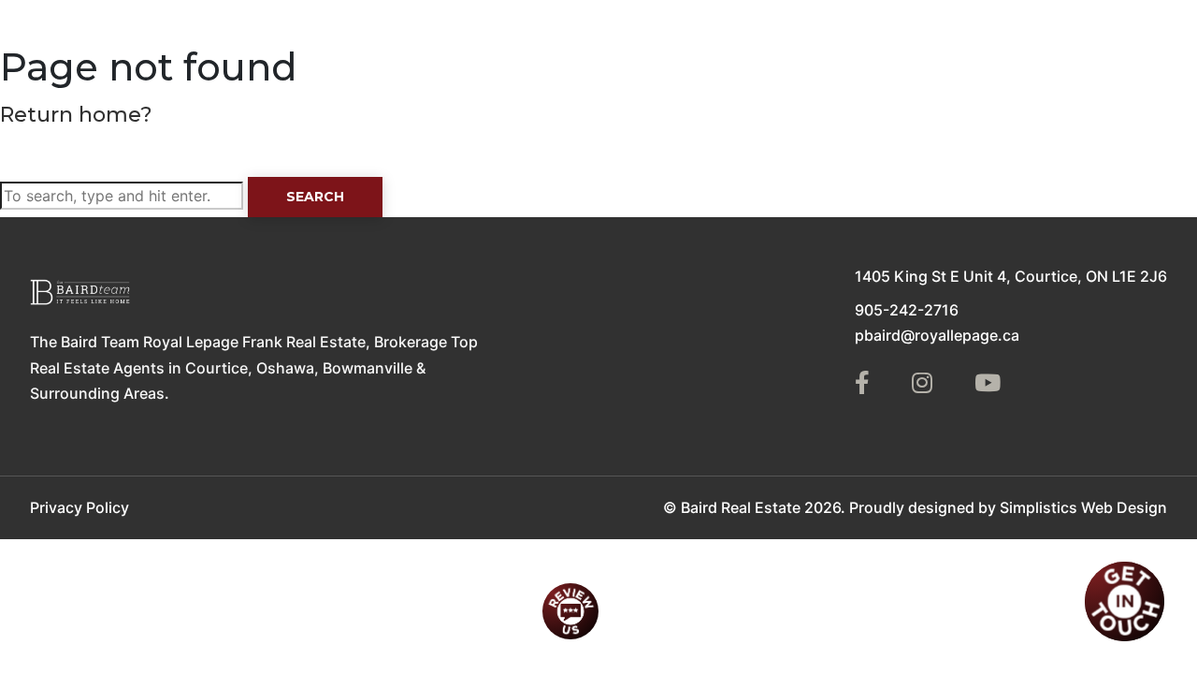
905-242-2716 (907, 309)
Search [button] (315, 196)
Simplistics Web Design (1083, 507)
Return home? (76, 114)
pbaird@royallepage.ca (937, 335)
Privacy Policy (79, 507)
